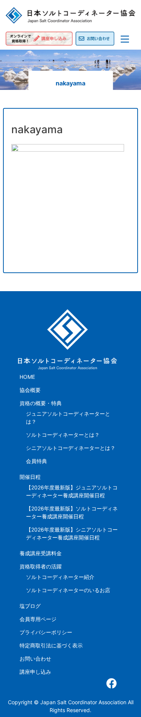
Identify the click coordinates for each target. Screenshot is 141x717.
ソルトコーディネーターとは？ (63, 434)
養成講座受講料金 (41, 553)
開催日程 (30, 477)
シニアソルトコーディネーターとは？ (70, 448)
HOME (27, 377)
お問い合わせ (35, 658)
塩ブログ (30, 606)
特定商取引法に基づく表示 (51, 645)
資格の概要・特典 (41, 403)
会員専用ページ (38, 619)
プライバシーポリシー (46, 632)
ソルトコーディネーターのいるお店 (68, 590)
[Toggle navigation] (124, 39)
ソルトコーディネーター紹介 (60, 577)
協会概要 (30, 390)
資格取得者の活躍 (41, 566)
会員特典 (36, 461)
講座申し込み (35, 671)
